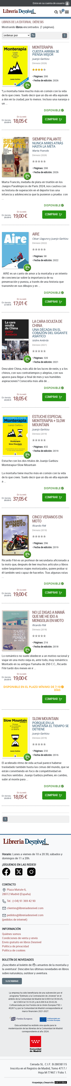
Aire (35, 234)
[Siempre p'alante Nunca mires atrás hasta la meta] (15, 157)
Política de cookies (13, 950)
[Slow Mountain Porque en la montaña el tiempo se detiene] (15, 737)
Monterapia (42, 47)
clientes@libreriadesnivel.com (24, 908)
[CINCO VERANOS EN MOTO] (15, 535)
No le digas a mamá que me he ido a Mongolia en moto (48, 616)
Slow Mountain (45, 718)
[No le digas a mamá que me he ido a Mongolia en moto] (15, 630)
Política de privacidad (15, 946)
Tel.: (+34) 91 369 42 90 (21, 901)
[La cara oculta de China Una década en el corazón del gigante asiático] (15, 339)
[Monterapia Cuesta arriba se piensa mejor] (15, 65)
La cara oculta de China (47, 323)
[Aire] (15, 250)
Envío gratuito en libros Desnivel (21, 942)
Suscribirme (12, 981)
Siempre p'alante (46, 139)
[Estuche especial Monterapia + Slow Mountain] (15, 435)
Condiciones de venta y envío (20, 938)
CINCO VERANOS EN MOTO (47, 519)
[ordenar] (33, 35)
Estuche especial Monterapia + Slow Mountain (48, 420)
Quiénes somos (11, 934)
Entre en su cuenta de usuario (49, 3)
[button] (56, 12)
